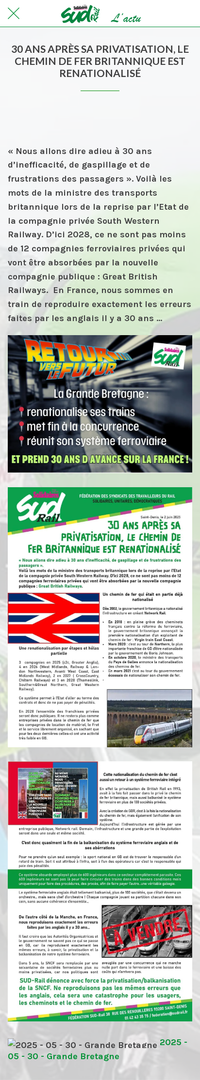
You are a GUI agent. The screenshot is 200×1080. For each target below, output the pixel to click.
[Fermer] (13, 13)
